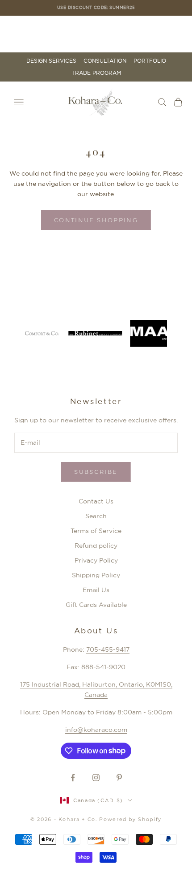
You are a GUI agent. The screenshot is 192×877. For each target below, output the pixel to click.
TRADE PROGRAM (96, 73)
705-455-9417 (107, 649)
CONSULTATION (104, 61)
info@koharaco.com (96, 730)
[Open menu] (19, 102)
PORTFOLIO (150, 61)
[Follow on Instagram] (96, 777)
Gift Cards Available (96, 605)
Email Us (96, 590)
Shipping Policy (96, 575)
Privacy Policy (96, 560)
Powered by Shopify (130, 819)
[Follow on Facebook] (72, 777)
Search (96, 516)
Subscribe (95, 471)
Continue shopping (96, 220)
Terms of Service (96, 531)
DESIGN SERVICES (51, 61)
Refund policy (96, 546)
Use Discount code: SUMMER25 (96, 7)
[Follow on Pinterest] (119, 777)
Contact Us (96, 501)
